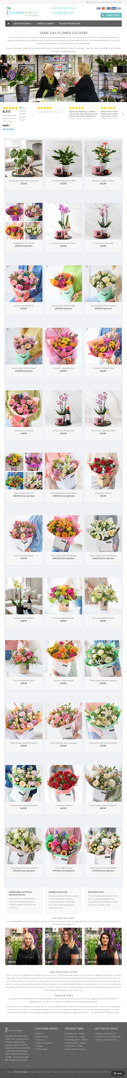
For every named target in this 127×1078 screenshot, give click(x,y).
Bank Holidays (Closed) (75, 1049)
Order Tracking (42, 1037)
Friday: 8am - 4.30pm (74, 1046)
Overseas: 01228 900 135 (106, 1040)
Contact (104, 2)
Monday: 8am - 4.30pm (75, 1033)
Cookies (39, 1046)
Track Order (93, 2)
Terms (119, 2)
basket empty (113, 15)
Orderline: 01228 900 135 (106, 1033)
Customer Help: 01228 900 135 (108, 1037)
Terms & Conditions (44, 1043)
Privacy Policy (41, 1049)
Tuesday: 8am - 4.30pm (75, 1037)
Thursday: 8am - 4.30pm (76, 1043)
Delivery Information (69, 23)
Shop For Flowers (22, 23)
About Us (40, 1033)
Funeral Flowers (45, 23)
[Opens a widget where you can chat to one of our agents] (118, 1074)
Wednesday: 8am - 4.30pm (76, 1040)
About (111, 2)
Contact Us (40, 1040)
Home (8, 23)
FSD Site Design (20, 1072)
